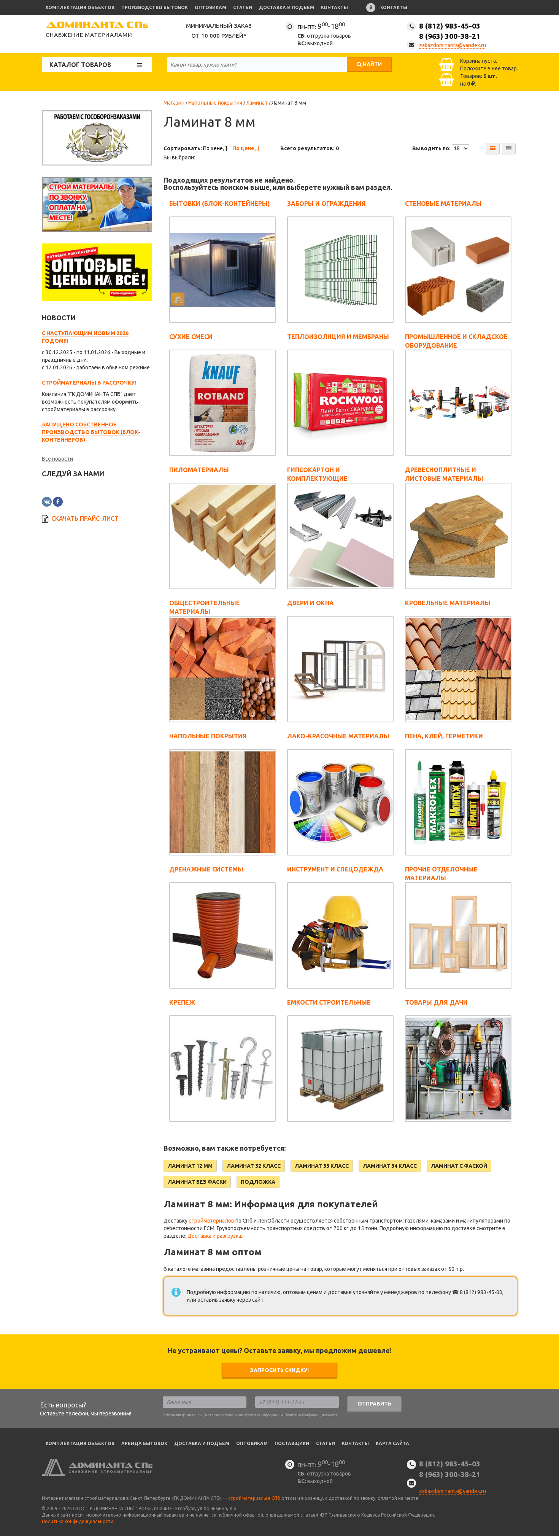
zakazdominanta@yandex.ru (452, 45)
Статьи (242, 7)
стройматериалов (211, 1221)
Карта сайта (392, 1443)
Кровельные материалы (448, 602)
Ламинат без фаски (197, 1182)
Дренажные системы (206, 869)
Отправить (374, 1404)
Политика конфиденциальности (312, 1415)
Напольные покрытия (208, 736)
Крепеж (182, 1002)
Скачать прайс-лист (85, 518)
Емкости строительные (329, 1002)
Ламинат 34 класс (390, 1166)
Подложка (258, 1182)
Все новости (57, 459)
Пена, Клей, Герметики (444, 736)
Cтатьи (325, 1443)
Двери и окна (310, 602)
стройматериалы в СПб (254, 1498)
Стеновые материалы (443, 203)
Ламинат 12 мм (190, 1166)
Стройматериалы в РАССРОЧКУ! (89, 383)
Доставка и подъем (286, 7)
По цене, (214, 148)
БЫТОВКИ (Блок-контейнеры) (219, 203)
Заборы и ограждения (326, 203)
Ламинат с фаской (459, 1166)
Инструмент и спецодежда (335, 869)
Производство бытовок (154, 7)
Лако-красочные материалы (338, 736)
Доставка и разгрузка (214, 1236)
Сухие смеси (191, 336)
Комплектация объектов (80, 7)
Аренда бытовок (144, 1443)
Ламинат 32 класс (254, 1166)
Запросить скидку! (279, 1370)
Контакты (334, 7)
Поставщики (292, 1443)
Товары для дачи (436, 1002)
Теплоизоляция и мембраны (338, 336)
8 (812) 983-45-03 (449, 31)
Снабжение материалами (89, 35)
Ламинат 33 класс (322, 1166)
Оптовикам (210, 7)
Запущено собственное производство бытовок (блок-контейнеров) (91, 432)
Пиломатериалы (199, 469)
